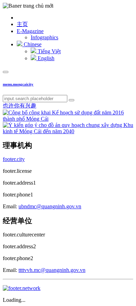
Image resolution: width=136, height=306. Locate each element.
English (45, 58)
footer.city (14, 159)
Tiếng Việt (48, 51)
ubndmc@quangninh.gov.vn (49, 206)
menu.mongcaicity (18, 84)
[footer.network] (21, 288)
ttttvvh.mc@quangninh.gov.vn (51, 270)
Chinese (31, 44)
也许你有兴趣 (19, 105)
